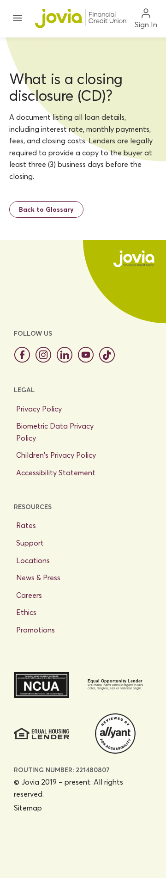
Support (30, 542)
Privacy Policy (39, 408)
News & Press (38, 577)
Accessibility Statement (55, 472)
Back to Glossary (46, 209)
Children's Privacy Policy (56, 455)
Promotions (35, 629)
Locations (33, 560)
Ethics (26, 612)
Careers (29, 595)
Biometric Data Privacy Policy (55, 431)
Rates (26, 525)
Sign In (146, 24)
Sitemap (28, 807)
